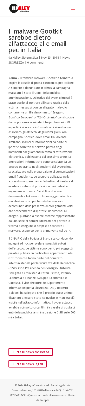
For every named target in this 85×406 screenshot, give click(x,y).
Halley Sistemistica (25, 57)
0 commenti (35, 62)
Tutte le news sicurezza (30, 352)
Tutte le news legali (27, 363)
